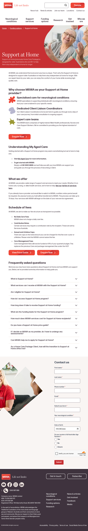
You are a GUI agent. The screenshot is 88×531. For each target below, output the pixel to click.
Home (4, 28)
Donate (77, 5)
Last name (58, 377)
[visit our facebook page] (9, 484)
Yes (59, 439)
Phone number (59, 387)
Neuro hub (34, 11)
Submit (59, 462)
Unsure (60, 447)
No (58, 443)
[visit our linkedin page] (21, 484)
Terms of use (64, 525)
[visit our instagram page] (15, 484)
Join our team (59, 11)
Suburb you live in (60, 406)
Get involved (72, 497)
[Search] (65, 5)
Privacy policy (53, 525)
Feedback (71, 501)
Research (50, 507)
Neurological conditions (51, 495)
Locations (70, 11)
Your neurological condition (64, 415)
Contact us (80, 11)
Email (56, 396)
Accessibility (44, 525)
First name (58, 368)
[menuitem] (11, 20)
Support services (53, 500)
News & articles (46, 11)
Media (69, 504)
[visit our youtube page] (3, 484)
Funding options (16, 28)
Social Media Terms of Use (78, 525)
